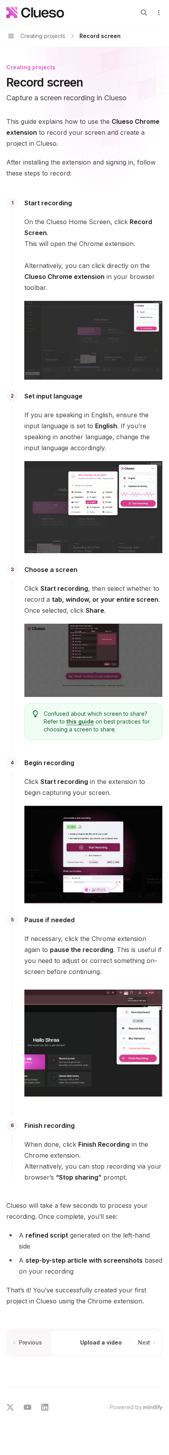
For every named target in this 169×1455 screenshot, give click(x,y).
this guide (80, 721)
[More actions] (159, 12)
